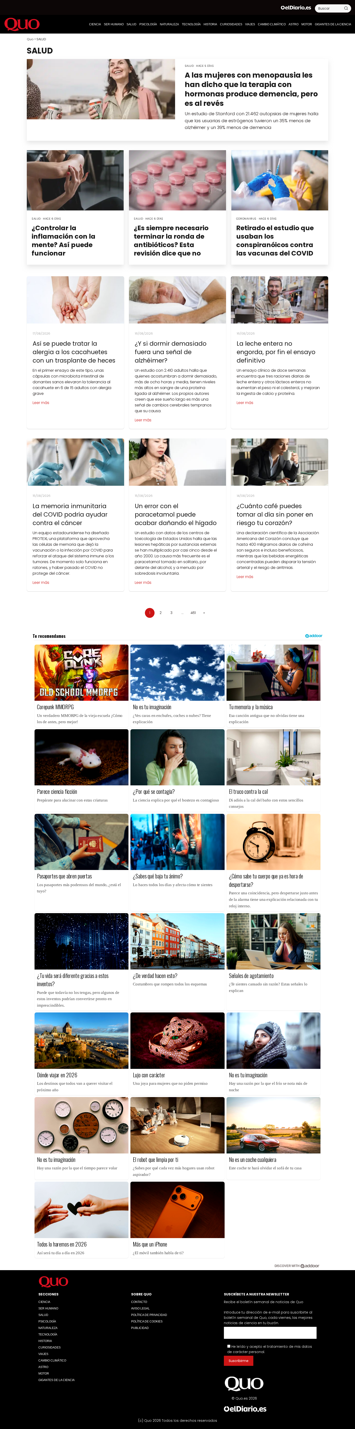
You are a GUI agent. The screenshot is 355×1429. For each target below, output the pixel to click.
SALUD (131, 24)
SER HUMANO (114, 24)
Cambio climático (272, 24)
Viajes (250, 24)
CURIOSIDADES (231, 24)
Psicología (148, 24)
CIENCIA (95, 24)
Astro (293, 24)
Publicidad (140, 1328)
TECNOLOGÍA (191, 24)
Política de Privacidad (149, 1315)
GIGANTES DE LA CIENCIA (333, 24)
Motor (306, 24)
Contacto (139, 1302)
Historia (210, 24)
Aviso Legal (140, 1308)
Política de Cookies (147, 1321)
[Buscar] (346, 8)
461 (193, 612)
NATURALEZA (169, 24)
